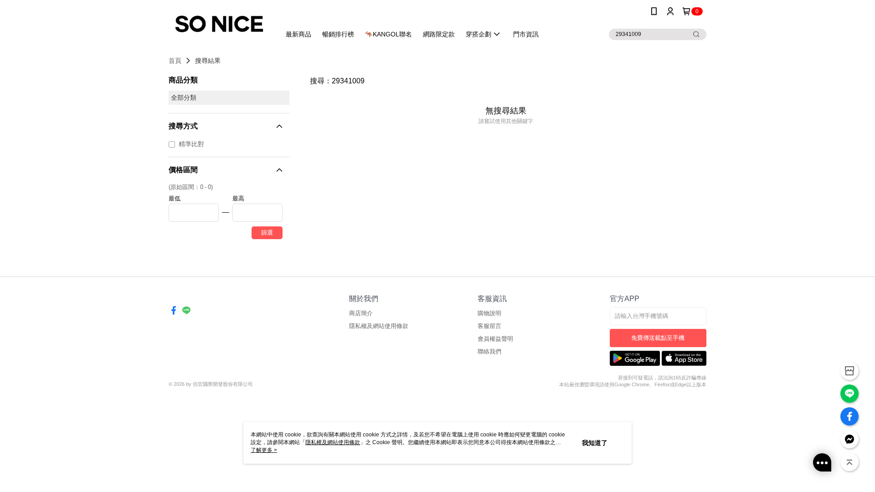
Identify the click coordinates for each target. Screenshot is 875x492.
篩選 (267, 232)
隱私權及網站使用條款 (378, 326)
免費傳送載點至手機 (658, 337)
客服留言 (489, 326)
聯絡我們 (489, 351)
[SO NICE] (219, 24)
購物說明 (489, 313)
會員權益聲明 (495, 338)
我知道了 (594, 442)
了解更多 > (264, 450)
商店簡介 (361, 313)
